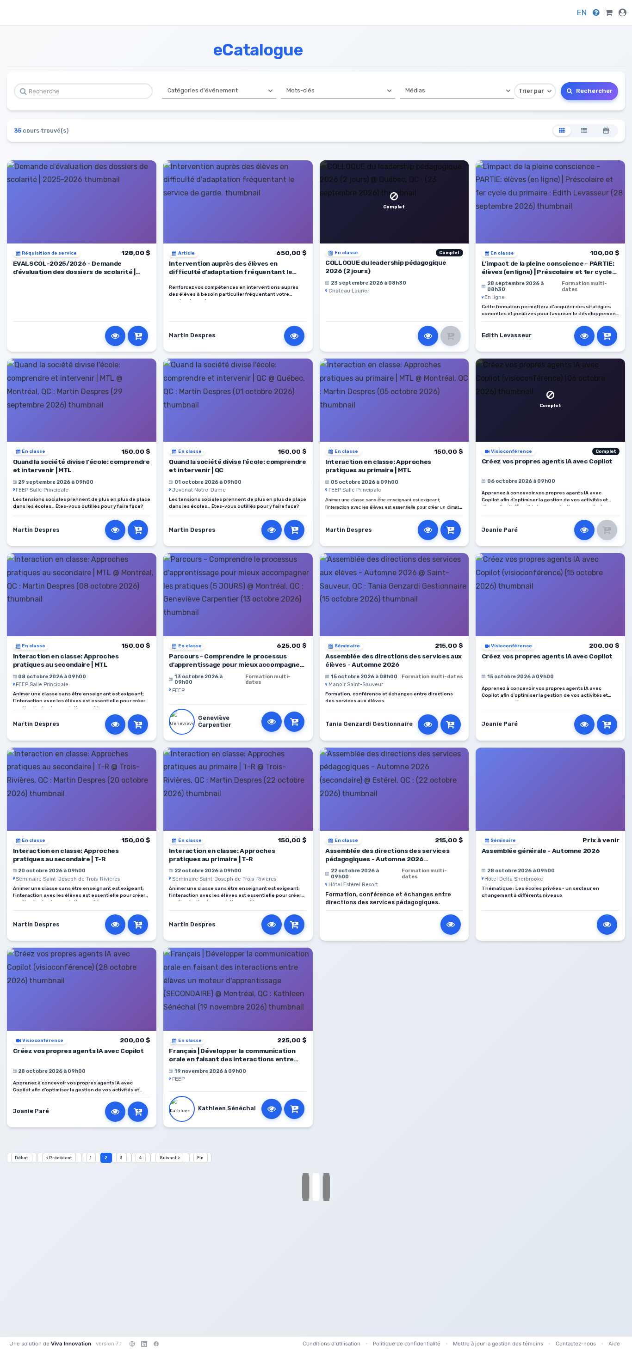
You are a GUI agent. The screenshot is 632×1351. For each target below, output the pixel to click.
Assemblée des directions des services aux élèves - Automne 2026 (393, 660)
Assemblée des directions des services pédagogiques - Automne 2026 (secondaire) (387, 859)
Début (21, 1158)
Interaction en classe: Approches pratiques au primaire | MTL (378, 466)
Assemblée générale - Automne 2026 (541, 850)
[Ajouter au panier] (138, 336)
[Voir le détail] (115, 336)
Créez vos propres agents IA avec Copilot (547, 461)
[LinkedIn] (143, 1343)
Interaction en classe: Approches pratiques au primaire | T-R (222, 855)
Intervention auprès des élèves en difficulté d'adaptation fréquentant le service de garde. (230, 272)
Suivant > (170, 1158)
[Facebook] (155, 1343)
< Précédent (59, 1158)
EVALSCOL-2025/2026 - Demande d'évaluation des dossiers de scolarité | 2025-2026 (74, 272)
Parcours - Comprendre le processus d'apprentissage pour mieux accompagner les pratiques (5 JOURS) (236, 664)
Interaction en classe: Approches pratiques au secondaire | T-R (66, 855)
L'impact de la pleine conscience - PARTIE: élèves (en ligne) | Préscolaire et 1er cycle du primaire (548, 272)
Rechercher (594, 90)
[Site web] (131, 1343)
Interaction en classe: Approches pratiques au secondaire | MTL (66, 660)
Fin (200, 1158)
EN (582, 12)
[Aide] (596, 12)
